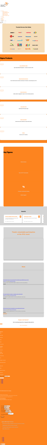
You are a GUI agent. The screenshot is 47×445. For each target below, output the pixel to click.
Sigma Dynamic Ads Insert (23, 78)
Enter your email (2, 376)
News (14, 281)
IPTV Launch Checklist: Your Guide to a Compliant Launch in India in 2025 (12, 294)
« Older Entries (5, 313)
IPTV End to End (12, 295)
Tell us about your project (4, 414)
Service (2, 16)
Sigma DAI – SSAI (5, 13)
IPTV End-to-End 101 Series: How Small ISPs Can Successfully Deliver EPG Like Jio (13, 308)
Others (23, 132)
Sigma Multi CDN (5, 11)
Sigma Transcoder (5, 14)
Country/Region (3, 411)
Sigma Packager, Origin (6, 15)
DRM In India (12, 281)
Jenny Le (5, 281)
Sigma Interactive (23, 92)
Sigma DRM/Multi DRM (6, 12)
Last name (2, 407)
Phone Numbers (3, 410)
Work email (2, 408)
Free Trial (2, 416)
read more (4, 298)
